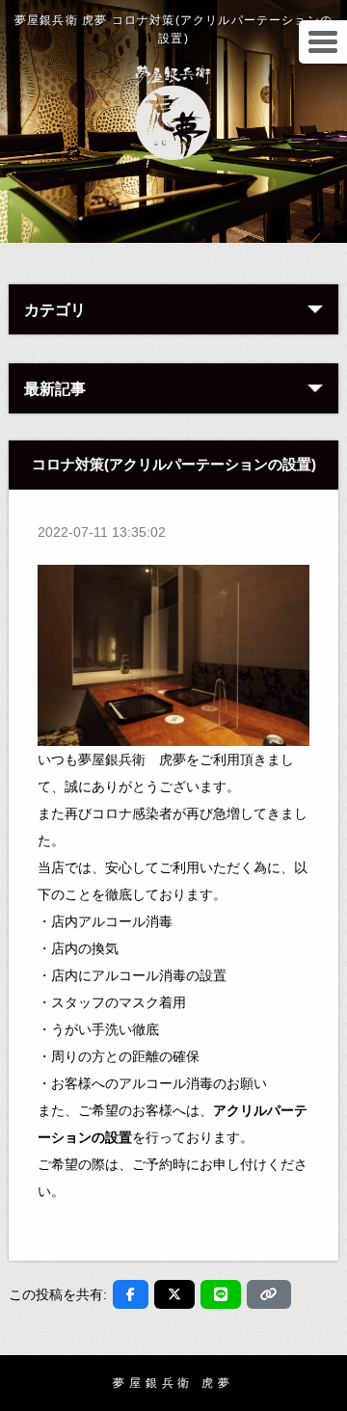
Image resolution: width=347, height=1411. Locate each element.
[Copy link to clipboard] (269, 1294)
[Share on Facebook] (130, 1294)
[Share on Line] (220, 1294)
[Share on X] (174, 1294)
